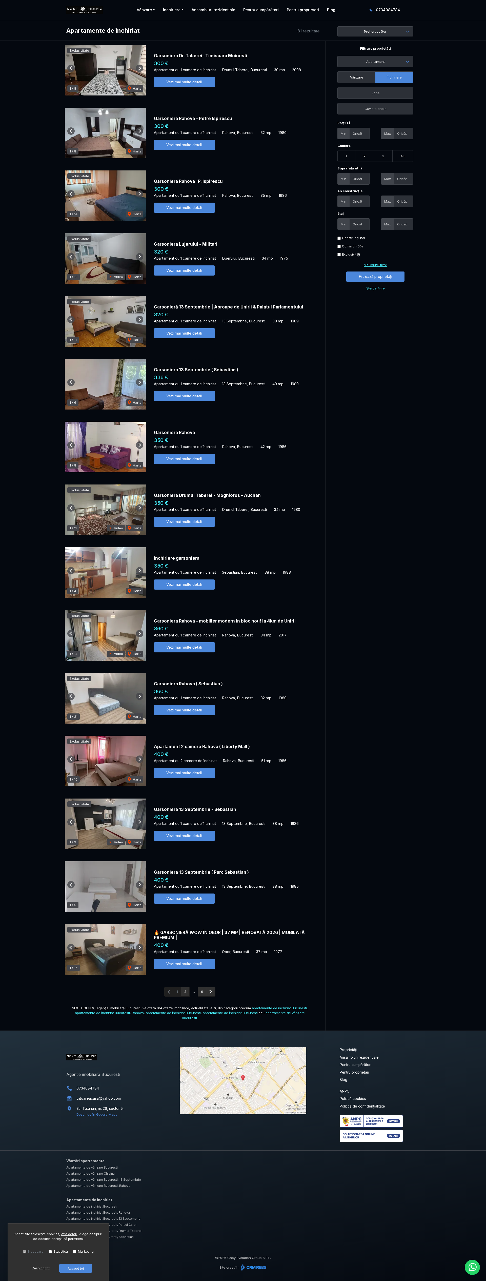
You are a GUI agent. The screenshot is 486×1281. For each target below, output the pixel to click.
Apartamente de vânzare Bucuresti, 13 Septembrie (103, 1179)
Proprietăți (348, 1049)
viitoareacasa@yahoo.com (98, 1098)
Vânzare (356, 77)
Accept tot (76, 1268)
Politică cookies (353, 1098)
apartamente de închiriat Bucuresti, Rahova (109, 1013)
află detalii (69, 1234)
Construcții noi (353, 238)
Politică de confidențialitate (362, 1106)
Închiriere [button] (171, 9)
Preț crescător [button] (375, 31)
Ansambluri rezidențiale (213, 9)
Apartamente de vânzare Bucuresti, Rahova (98, 1186)
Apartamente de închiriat (89, 1200)
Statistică (61, 1251)
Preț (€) (343, 123)
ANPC (344, 1091)
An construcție (349, 191)
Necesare (36, 1251)
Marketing (86, 1251)
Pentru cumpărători (261, 9)
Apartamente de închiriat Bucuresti (91, 1206)
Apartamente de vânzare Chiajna (90, 1173)
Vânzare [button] (144, 9)
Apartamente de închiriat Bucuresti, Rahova (98, 1212)
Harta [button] (136, 88)
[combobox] (375, 61)
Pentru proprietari (303, 9)
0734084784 (388, 9)
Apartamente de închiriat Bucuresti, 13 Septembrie (103, 1218)
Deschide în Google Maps (96, 1114)
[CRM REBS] (253, 1267)
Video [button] (118, 277)
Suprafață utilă (349, 168)
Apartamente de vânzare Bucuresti (92, 1167)
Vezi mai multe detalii (184, 82)
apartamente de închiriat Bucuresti (279, 1008)
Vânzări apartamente (85, 1161)
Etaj (340, 213)
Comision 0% (352, 246)
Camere (344, 146)
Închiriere (394, 77)
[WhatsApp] (472, 1267)
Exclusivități (351, 254)
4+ (403, 156)
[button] (71, 68)
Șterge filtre (375, 288)
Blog (331, 9)
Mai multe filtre (375, 265)
